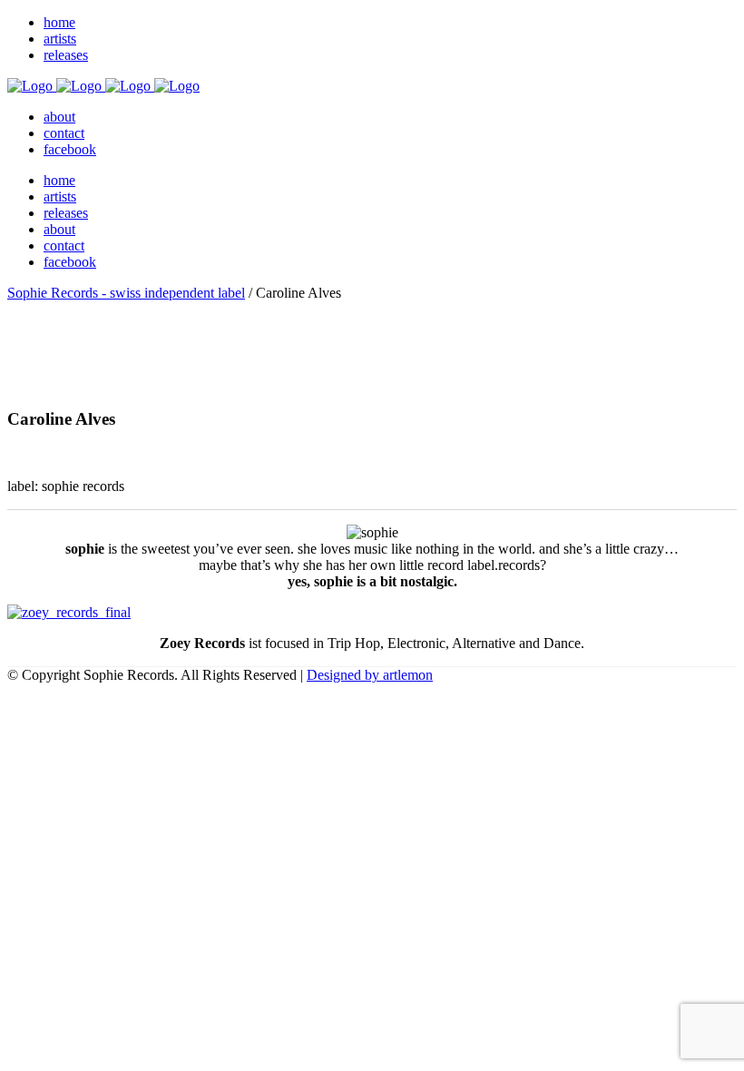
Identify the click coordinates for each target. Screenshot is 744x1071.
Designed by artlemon (370, 675)
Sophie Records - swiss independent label (126, 292)
